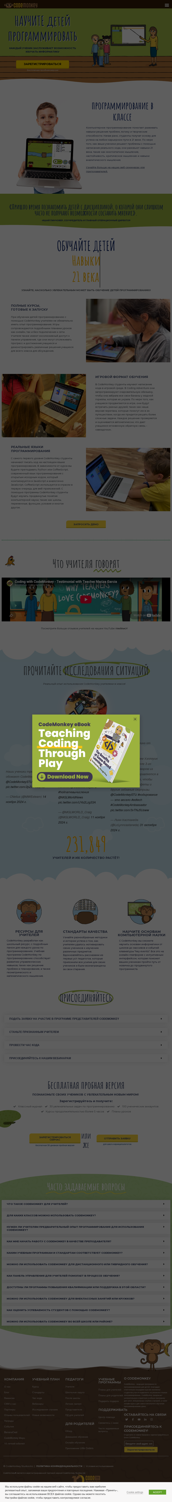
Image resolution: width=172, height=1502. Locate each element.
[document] (86, 751)
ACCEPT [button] (157, 1492)
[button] (135, 719)
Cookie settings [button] (135, 1492)
